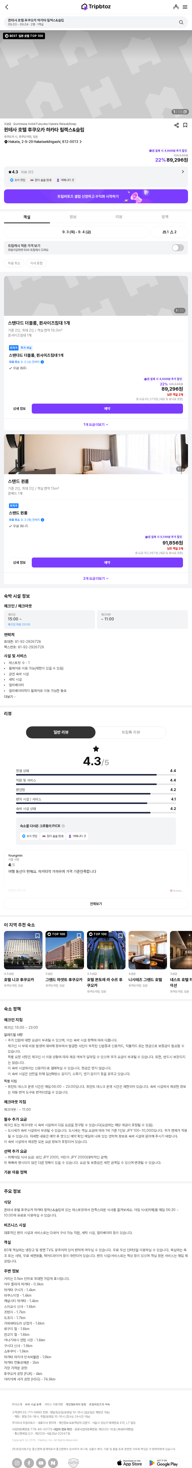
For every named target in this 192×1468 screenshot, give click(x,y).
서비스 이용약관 (53, 1404)
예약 (107, 409)
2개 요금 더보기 (94, 578)
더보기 (8, 696)
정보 (73, 217)
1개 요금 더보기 (94, 425)
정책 (165, 217)
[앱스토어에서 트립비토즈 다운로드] (129, 1463)
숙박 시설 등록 (33, 1404)
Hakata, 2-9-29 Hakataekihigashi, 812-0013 (43, 141)
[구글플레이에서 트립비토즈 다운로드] (163, 1463)
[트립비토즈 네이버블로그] (53, 1463)
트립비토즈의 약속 (99, 1404)
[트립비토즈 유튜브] (41, 1463)
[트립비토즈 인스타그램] (17, 1463)
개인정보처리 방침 (76, 1404)
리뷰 (119, 217)
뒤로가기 (7, 7)
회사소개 (17, 1404)
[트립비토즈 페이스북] (29, 1463)
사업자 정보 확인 (62, 1429)
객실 (27, 217)
